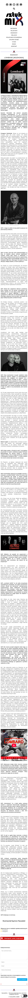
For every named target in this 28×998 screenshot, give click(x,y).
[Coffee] (21, 4)
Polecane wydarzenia (14, 37)
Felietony (14, 30)
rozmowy (14, 55)
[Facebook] (7, 4)
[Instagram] (14, 4)
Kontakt (14, 46)
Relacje (14, 35)
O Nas (14, 42)
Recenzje (13, 28)
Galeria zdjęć (14, 39)
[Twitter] (17, 4)
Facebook (5, 930)
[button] (12, 938)
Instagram (5, 931)
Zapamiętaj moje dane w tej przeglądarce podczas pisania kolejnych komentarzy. (13, 976)
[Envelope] (10, 4)
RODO (14, 44)
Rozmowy (14, 33)
